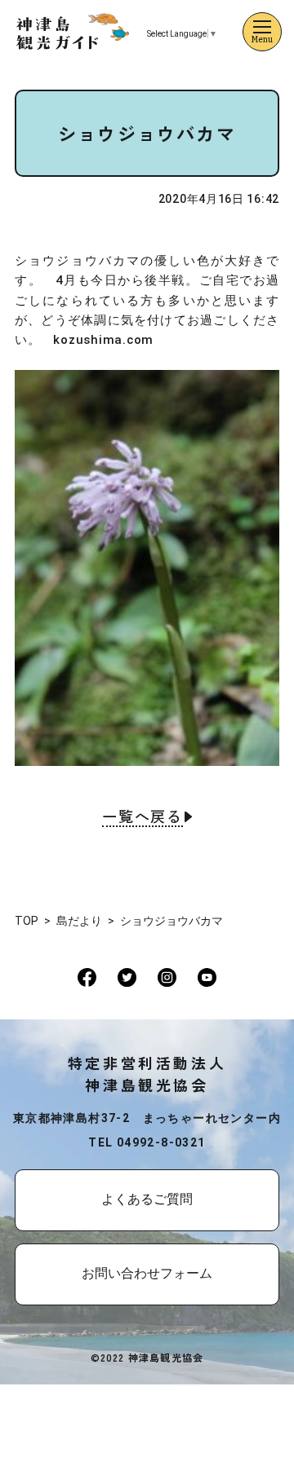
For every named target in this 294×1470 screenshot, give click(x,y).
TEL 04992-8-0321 (146, 1142)
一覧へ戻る (142, 817)
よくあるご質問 (147, 1199)
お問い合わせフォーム (147, 1273)
